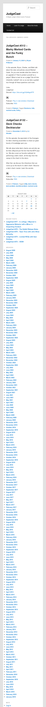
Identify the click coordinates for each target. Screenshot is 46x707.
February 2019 (11, 447)
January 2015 (11, 569)
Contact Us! (10, 30)
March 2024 (10, 323)
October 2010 (11, 677)
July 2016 (9, 525)
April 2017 (9, 502)
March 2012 (10, 654)
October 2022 (11, 362)
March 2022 (10, 377)
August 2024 (10, 310)
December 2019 (11, 422)
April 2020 (9, 412)
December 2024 (11, 300)
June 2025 (9, 285)
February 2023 (11, 355)
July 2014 (9, 584)
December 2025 (11, 270)
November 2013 (11, 604)
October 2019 (11, 427)
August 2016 (10, 522)
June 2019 (9, 437)
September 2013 (12, 609)
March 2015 (10, 564)
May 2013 (9, 619)
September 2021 (12, 390)
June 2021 (9, 397)
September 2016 (12, 520)
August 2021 (10, 392)
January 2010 (11, 697)
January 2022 (11, 382)
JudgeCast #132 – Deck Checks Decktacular (16, 123)
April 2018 (9, 472)
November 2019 (11, 425)
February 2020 (11, 417)
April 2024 (9, 320)
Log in (8, 705)
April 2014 (9, 592)
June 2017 (9, 497)
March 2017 (10, 505)
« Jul (12, 213)
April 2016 (9, 532)
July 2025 (9, 283)
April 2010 (9, 689)
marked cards (11, 110)
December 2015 (11, 542)
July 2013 (9, 614)
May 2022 (9, 372)
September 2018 (12, 460)
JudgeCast (13, 14)
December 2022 (11, 357)
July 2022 (9, 367)
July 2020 (9, 405)
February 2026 (11, 265)
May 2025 (9, 288)
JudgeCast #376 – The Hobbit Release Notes (22, 229)
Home (8, 25)
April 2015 (9, 562)
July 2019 (9, 435)
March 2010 (10, 692)
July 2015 (9, 555)
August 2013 (10, 612)
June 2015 (9, 557)
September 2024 (12, 308)
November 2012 (11, 634)
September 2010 (12, 679)
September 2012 (12, 639)
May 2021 (9, 400)
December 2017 (11, 482)
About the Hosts (32, 25)
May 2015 (9, 559)
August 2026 (10, 250)
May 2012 (9, 649)
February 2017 (11, 507)
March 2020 (10, 415)
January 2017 (11, 510)
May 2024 (9, 318)
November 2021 (11, 385)
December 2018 (11, 452)
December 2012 (11, 632)
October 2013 (11, 607)
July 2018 (9, 465)
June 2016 (9, 527)
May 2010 (9, 687)
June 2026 (9, 255)
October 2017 (11, 487)
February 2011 (11, 672)
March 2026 (10, 263)
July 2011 (9, 664)
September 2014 (12, 579)
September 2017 (12, 490)
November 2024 (11, 303)
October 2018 (11, 457)
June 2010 (9, 684)
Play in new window (19, 101)
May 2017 (9, 500)
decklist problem (21, 186)
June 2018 (9, 467)
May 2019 (9, 440)
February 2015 (11, 567)
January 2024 (11, 327)
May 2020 (9, 410)
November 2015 (11, 544)
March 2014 (10, 594)
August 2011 (10, 662)
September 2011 (12, 659)
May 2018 (9, 470)
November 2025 (11, 273)
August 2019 (10, 432)
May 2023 (9, 347)
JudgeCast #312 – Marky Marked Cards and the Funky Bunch (18, 51)
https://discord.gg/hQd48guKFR (23, 92)
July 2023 (9, 342)
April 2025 (9, 290)
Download (30, 101)
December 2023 (11, 330)
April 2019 (9, 442)
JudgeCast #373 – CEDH (15, 242)
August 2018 (10, 462)
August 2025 (10, 280)
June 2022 (9, 370)
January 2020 (11, 420)
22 (31, 206)
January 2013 (11, 629)
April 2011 (9, 669)
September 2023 (12, 337)
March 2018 (10, 475)
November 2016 (11, 515)
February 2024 (11, 325)
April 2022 (9, 375)
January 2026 (11, 268)
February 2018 (11, 477)
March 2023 (10, 352)
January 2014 (11, 599)
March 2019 (10, 445)
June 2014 (9, 587)
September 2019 (12, 430)
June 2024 (9, 315)
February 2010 (11, 694)
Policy (18, 110)
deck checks (32, 184)
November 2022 (11, 360)
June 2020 (9, 407)
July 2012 (9, 644)
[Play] (7, 98)
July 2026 (9, 253)
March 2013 (10, 624)
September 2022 (12, 365)
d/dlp (25, 184)
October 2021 (11, 387)
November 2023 (11, 332)
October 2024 (11, 305)
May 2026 (9, 258)
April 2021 (9, 402)
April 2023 (9, 350)
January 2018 (11, 480)
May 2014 (9, 589)
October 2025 (11, 275)
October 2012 (11, 637)
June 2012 (9, 647)
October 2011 (11, 657)
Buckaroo (27, 108)
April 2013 (9, 622)
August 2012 (10, 642)
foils (33, 108)
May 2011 (9, 667)
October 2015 (11, 547)
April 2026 (9, 260)
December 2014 (11, 572)
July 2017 (9, 495)
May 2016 (9, 529)
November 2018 (11, 455)
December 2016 (11, 512)
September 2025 (12, 278)
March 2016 (10, 535)
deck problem (10, 186)
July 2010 (9, 682)
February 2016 (11, 537)
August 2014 (10, 582)
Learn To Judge (19, 25)
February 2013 (11, 627)
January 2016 (11, 540)
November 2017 (11, 485)
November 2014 (11, 574)
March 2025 (10, 293)
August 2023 (10, 340)
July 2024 (9, 312)
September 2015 (12, 549)
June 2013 (9, 617)
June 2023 (9, 345)
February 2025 (11, 295)
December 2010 (11, 674)
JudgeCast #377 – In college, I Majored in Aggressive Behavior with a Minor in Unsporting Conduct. (21, 224)
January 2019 (11, 450)
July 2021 (9, 395)
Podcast (15, 108)
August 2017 (10, 492)
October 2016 (11, 517)
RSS (15, 103)
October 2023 (11, 335)
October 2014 (11, 577)
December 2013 (11, 602)
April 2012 (9, 652)
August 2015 (10, 552)
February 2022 (11, 380)
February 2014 (11, 597)
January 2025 (11, 298)
